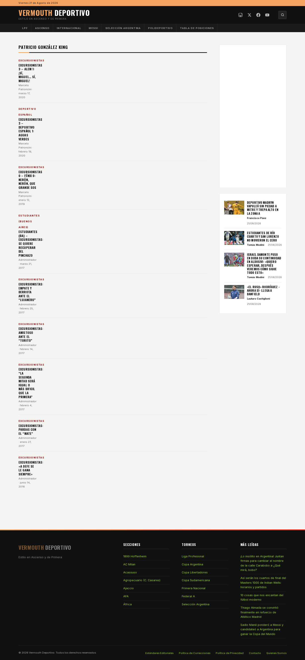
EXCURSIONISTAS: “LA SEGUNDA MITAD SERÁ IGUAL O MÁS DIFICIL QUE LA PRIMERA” (31, 383)
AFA (126, 596)
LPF (25, 28)
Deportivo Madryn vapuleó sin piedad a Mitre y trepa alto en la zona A (262, 208)
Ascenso (42, 28)
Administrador (27, 259)
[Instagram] (240, 15)
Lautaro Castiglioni (258, 298)
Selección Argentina (123, 28)
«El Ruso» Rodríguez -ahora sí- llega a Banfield (263, 290)
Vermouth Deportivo (41, 652)
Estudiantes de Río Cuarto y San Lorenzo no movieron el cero (263, 236)
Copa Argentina (192, 564)
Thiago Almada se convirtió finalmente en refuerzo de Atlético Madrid (259, 612)
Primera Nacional (193, 588)
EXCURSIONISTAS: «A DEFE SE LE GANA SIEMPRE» (31, 468)
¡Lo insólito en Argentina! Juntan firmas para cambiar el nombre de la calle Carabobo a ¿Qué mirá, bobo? (262, 563)
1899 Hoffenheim (134, 556)
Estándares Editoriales (159, 653)
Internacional (69, 28)
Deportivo (54, 12)
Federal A (188, 596)
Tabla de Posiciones (197, 28)
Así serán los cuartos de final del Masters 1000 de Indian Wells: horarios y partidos (263, 582)
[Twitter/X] (249, 15)
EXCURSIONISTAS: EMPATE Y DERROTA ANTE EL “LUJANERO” (31, 292)
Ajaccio (128, 588)
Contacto (255, 653)
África (127, 604)
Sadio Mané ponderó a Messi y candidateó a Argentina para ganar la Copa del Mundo (261, 629)
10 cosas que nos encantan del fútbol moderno (261, 597)
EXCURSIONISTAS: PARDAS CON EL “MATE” (31, 429)
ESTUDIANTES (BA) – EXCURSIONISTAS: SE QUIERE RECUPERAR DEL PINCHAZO (31, 243)
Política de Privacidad (230, 653)
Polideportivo (160, 28)
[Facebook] (258, 15)
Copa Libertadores (195, 572)
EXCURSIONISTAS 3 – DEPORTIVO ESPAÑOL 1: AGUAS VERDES (30, 129)
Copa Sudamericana (196, 580)
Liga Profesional (193, 556)
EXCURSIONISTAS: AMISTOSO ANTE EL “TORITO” (31, 334)
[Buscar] (282, 15)
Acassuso (130, 572)
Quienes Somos (276, 653)
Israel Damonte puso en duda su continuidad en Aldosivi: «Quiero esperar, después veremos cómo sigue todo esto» (264, 263)
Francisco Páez (256, 218)
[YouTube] (267, 15)
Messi (93, 28)
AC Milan (129, 564)
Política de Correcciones (194, 653)
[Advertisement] (253, 116)
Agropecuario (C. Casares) (141, 580)
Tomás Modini (255, 244)
